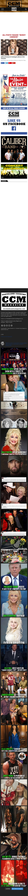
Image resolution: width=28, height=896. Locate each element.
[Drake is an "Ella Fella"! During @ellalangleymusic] (14, 873)
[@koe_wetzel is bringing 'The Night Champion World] (14, 846)
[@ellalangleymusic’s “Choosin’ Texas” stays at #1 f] (14, 738)
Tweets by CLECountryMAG (6, 336)
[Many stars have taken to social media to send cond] (14, 522)
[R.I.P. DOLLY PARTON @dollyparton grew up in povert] (14, 630)
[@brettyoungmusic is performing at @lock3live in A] (14, 765)
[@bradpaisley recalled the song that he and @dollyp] (14, 496)
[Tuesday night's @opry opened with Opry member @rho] (14, 361)
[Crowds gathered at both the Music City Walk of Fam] (14, 549)
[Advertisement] (14, 22)
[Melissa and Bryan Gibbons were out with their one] (14, 711)
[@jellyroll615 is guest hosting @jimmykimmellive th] (14, 657)
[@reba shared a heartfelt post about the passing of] (14, 388)
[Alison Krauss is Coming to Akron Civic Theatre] (14, 55)
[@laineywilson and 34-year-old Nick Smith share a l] (14, 792)
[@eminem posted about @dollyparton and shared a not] (14, 469)
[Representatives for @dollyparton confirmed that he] (14, 442)
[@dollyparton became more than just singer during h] (14, 603)
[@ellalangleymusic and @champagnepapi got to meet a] (14, 819)
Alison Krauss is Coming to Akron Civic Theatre (13, 57)
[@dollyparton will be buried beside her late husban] (14, 415)
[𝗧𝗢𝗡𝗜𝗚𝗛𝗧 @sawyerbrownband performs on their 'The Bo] (14, 684)
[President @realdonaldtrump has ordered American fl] (14, 576)
